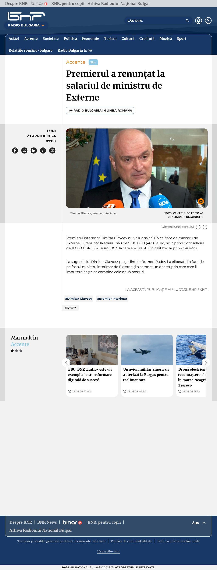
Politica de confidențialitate (131, 541)
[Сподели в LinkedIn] (33, 150)
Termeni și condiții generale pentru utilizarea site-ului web (61, 541)
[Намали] (204, 227)
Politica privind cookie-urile (178, 541)
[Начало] (26, 16)
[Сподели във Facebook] (15, 150)
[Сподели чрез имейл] (52, 150)
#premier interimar (112, 299)
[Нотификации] (198, 20)
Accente (75, 62)
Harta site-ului (108, 551)
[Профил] (208, 20)
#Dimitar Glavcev (78, 299)
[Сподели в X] (24, 150)
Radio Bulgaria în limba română (103, 110)
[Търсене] (187, 20)
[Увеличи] (198, 227)
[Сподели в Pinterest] (43, 150)
